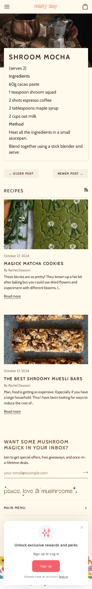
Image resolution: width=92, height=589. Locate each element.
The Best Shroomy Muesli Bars (43, 378)
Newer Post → (70, 173)
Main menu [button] (15, 508)
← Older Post (21, 173)
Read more (12, 296)
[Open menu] (11, 6)
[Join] (84, 472)
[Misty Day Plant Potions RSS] (86, 190)
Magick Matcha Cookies (34, 263)
